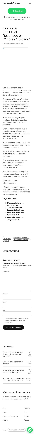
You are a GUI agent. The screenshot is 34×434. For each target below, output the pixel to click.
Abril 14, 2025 (29, 363)
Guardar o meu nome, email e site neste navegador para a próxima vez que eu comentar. (16, 320)
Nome (5, 294)
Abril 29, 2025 (29, 354)
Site (4, 310)
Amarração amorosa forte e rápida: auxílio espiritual (13, 371)
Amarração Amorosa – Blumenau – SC (15, 213)
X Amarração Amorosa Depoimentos (15, 204)
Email (5, 302)
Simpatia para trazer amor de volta (13, 363)
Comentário (7, 271)
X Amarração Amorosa (11, 3)
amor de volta (19, 43)
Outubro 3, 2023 (28, 379)
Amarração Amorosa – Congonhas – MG (15, 218)
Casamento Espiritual (7, 240)
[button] (30, 430)
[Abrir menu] (30, 3)
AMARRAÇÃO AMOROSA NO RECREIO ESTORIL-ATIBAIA (13, 380)
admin (11, 43)
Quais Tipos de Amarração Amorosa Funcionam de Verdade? (13, 354)
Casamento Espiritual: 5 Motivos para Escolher (21, 239)
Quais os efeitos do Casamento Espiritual (15, 208)
